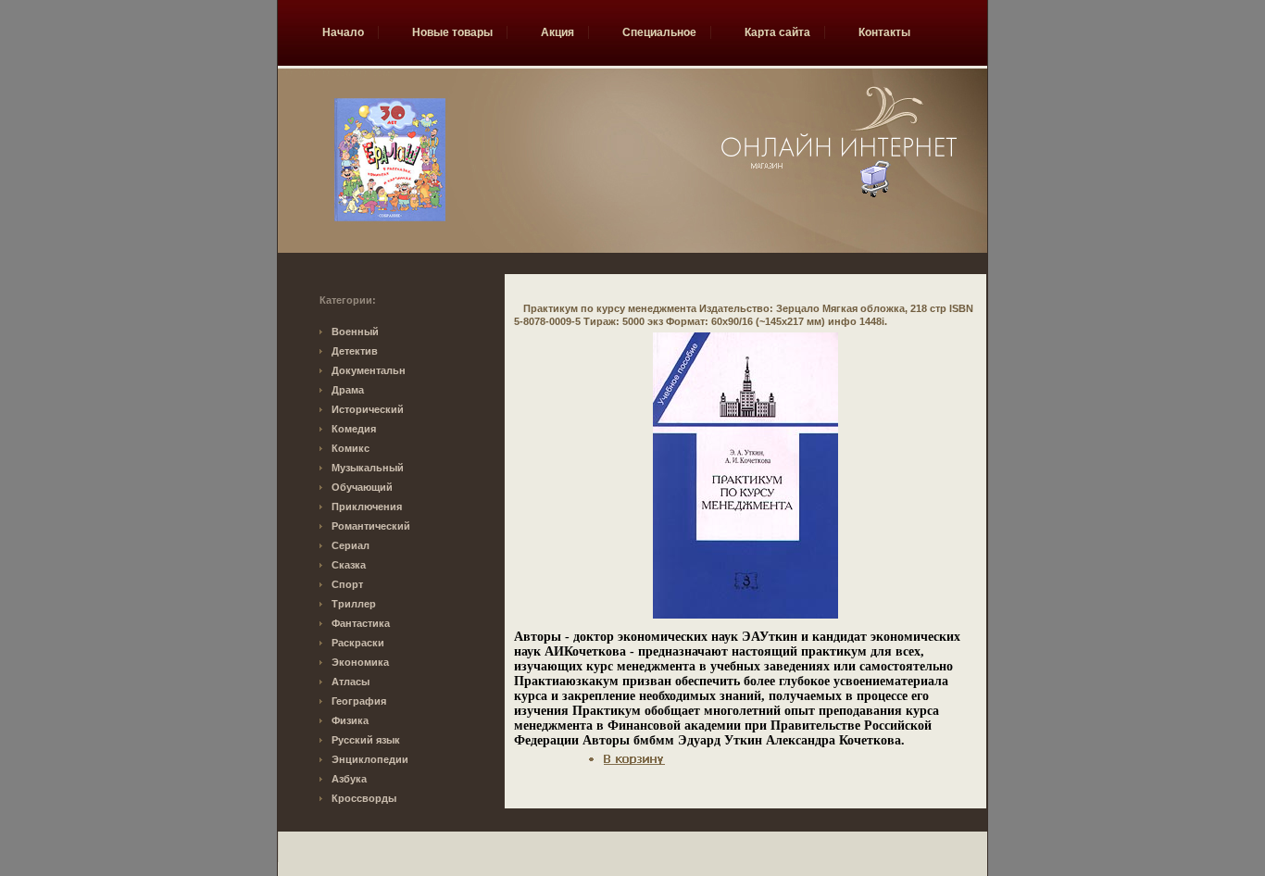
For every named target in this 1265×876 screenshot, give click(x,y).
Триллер (354, 603)
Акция (557, 32)
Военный (355, 331)
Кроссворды (364, 798)
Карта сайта (777, 32)
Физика (350, 720)
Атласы (350, 681)
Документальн (369, 370)
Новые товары (452, 32)
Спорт (347, 584)
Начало (343, 32)
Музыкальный (368, 467)
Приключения (367, 506)
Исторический (368, 409)
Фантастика (361, 623)
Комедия (354, 428)
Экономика (360, 662)
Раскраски (358, 642)
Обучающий (362, 487)
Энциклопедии (370, 759)
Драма (348, 389)
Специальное (659, 32)
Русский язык (366, 739)
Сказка (349, 564)
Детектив (355, 351)
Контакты (884, 32)
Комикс (350, 448)
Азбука (349, 778)
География (359, 701)
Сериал (350, 545)
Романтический (371, 526)
